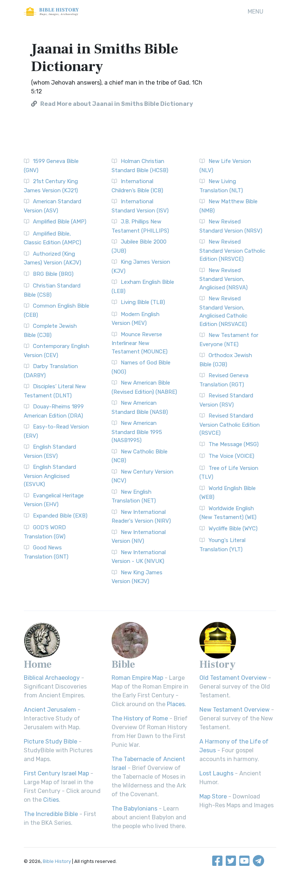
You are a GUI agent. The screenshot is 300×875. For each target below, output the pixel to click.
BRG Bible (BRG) (53, 274)
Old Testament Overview (233, 677)
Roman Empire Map (137, 677)
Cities (51, 799)
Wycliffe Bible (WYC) (233, 528)
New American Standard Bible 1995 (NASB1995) (137, 432)
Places (176, 704)
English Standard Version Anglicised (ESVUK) (50, 475)
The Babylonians (134, 808)
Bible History (57, 861)
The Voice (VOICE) (231, 456)
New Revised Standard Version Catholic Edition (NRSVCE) (232, 250)
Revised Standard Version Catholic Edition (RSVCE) (229, 424)
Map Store (213, 796)
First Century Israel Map (56, 773)
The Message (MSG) (234, 444)
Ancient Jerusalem (50, 709)
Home (38, 664)
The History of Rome (140, 718)
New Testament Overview (234, 709)
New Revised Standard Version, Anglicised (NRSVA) (223, 279)
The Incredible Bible (51, 814)
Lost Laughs (216, 773)
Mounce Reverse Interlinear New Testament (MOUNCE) (140, 343)
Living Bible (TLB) (143, 302)
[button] (255, 11)
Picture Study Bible (50, 741)
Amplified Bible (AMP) (59, 221)
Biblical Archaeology (52, 677)
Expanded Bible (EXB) (60, 515)
